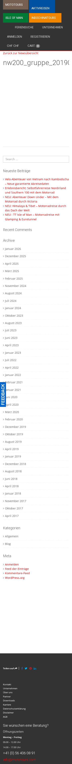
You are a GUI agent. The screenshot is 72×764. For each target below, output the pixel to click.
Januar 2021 (13, 390)
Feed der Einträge (17, 569)
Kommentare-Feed (17, 573)
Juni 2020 (11, 397)
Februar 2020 (14, 419)
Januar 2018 (13, 493)
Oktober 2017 (14, 508)
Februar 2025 (14, 278)
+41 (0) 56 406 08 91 (19, 753)
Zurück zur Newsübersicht (20, 53)
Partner (7, 696)
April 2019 (12, 449)
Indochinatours (43, 18)
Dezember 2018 (15, 464)
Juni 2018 (11, 479)
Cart (33, 46)
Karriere (7, 704)
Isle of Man (14, 18)
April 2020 (12, 404)
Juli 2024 (10, 301)
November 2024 (15, 286)
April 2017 (12, 516)
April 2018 (12, 486)
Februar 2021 (14, 382)
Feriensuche (24, 27)
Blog (8, 544)
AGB (5, 716)
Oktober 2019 (14, 434)
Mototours (14, 5)
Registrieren (40, 36)
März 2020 (12, 412)
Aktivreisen (40, 8)
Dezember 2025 (15, 256)
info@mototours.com (19, 760)
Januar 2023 (13, 353)
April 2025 (12, 264)
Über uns (7, 692)
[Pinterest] (30, 668)
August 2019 (13, 442)
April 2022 (12, 367)
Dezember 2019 (15, 427)
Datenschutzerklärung (14, 708)
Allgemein (11, 536)
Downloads (9, 700)
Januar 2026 (13, 249)
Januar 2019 (13, 456)
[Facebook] (22, 668)
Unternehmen (52, 27)
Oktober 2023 (14, 315)
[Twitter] (26, 668)
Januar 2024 (13, 308)
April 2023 (12, 345)
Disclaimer (8, 712)
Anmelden (14, 36)
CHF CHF (13, 46)
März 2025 (12, 271)
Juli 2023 (10, 330)
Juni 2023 (11, 338)
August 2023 (13, 323)
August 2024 (13, 293)
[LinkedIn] (35, 668)
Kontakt (7, 684)
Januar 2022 (13, 375)
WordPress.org (15, 578)
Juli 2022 (10, 360)
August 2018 (13, 471)
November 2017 (15, 501)
